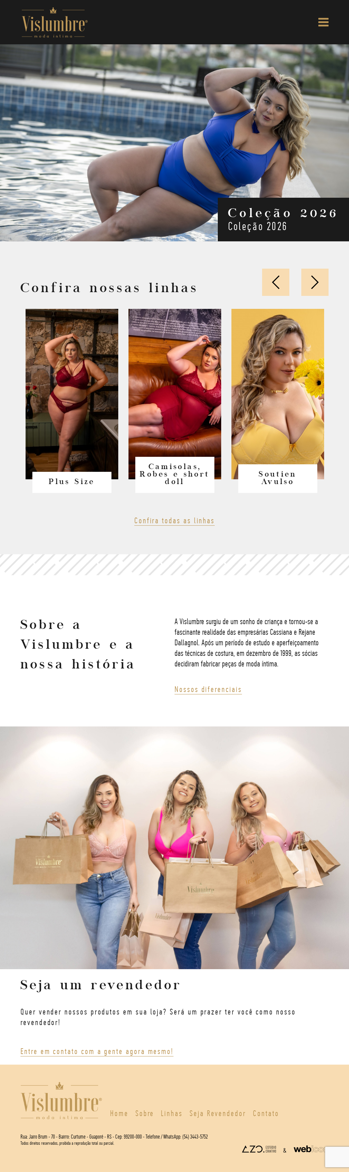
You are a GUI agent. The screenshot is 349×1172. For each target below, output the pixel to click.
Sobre (144, 1113)
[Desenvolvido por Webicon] (311, 1150)
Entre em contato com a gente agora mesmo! (96, 1051)
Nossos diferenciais (208, 688)
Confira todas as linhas (174, 520)
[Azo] (259, 1150)
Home (119, 1113)
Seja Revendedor (217, 1113)
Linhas (172, 1113)
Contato (266, 1113)
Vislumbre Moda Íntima (54, 22)
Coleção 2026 (283, 219)
